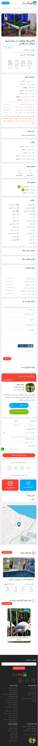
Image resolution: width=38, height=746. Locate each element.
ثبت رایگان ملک (5, 3)
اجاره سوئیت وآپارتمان (11, 701)
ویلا (36, 8)
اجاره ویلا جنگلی (13, 722)
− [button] (4, 510)
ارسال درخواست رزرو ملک (19, 455)
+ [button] (4, 508)
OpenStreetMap (32, 543)
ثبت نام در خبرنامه (19, 668)
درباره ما (34, 696)
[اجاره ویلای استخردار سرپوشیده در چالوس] (19, 567)
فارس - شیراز (14, 737)
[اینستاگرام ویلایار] (33, 680)
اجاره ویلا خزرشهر (13, 692)
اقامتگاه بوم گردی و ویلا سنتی (9, 694)
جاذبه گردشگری (6, 8)
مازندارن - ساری (13, 726)
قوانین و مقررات (32, 692)
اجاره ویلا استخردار (12, 688)
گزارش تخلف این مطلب (17, 475)
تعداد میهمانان (31, 429)
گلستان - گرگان (13, 735)
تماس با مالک (23, 405)
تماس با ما (33, 690)
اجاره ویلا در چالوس (12, 703)
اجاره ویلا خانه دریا (12, 699)
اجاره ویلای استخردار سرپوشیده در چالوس (21, 579)
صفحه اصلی (33, 688)
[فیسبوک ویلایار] (27, 680)
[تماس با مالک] (32, 740)
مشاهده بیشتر (7, 552)
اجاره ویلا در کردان (12, 705)
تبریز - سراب (14, 739)
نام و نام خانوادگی (30, 439)
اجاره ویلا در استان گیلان (11, 711)
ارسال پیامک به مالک (21, 412)
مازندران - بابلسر (13, 728)
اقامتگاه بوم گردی (17, 8)
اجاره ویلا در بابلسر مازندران (10, 719)
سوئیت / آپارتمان (28, 8)
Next (2, 575)
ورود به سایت (13, 3)
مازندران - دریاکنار (13, 741)
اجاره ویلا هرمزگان (12, 696)
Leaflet (20, 543)
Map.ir (25, 543)
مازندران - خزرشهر (12, 731)
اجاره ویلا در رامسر (12, 715)
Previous (32, 575)
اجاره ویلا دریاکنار (32, 694)
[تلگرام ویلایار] (20, 680)
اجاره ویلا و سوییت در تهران (10, 713)
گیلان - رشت (14, 733)
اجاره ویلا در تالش (12, 717)
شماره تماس (31, 446)
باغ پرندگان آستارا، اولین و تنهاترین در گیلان (19, 639)
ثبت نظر (7, 359)
